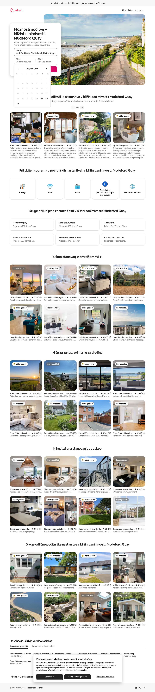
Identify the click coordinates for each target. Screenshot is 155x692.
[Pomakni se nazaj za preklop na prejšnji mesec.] (18, 68)
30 (47, 99)
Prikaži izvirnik (99, 3)
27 (32, 99)
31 (18, 104)
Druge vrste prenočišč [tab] (19, 646)
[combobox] (35, 53)
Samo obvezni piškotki (77, 677)
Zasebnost (31, 688)
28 (37, 99)
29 (42, 99)
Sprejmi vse (49, 677)
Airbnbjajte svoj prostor (133, 10)
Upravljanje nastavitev (105, 677)
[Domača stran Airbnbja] (16, 10)
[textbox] (25, 61)
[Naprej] (82, 107)
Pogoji (40, 688)
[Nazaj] (73, 107)
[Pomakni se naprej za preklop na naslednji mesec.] (46, 68)
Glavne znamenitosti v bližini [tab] (43, 646)
